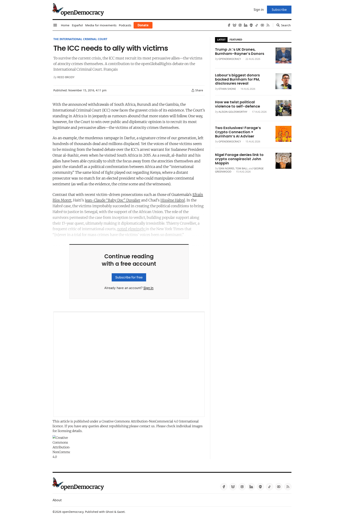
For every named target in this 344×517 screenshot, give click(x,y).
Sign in (148, 288)
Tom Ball (242, 168)
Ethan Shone (227, 89)
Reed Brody (65, 77)
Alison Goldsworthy (233, 111)
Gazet (121, 512)
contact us (147, 426)
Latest (221, 39)
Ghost (109, 512)
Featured (236, 39)
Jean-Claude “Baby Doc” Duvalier (112, 200)
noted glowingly (131, 229)
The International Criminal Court (80, 39)
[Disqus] (129, 364)
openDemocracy (230, 59)
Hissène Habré (172, 200)
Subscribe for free (129, 277)
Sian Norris (226, 168)
